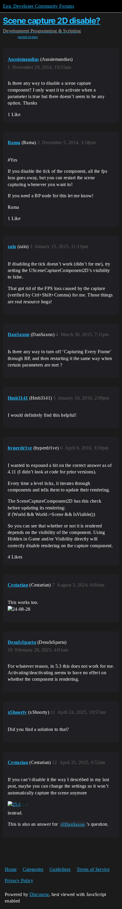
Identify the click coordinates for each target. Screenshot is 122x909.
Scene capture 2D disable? (51, 21)
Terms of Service (93, 869)
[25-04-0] (18, 804)
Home (11, 869)
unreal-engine (28, 37)
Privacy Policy (19, 880)
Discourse (39, 894)
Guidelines (59, 869)
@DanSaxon (73, 824)
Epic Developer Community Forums (38, 6)
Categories (33, 869)
